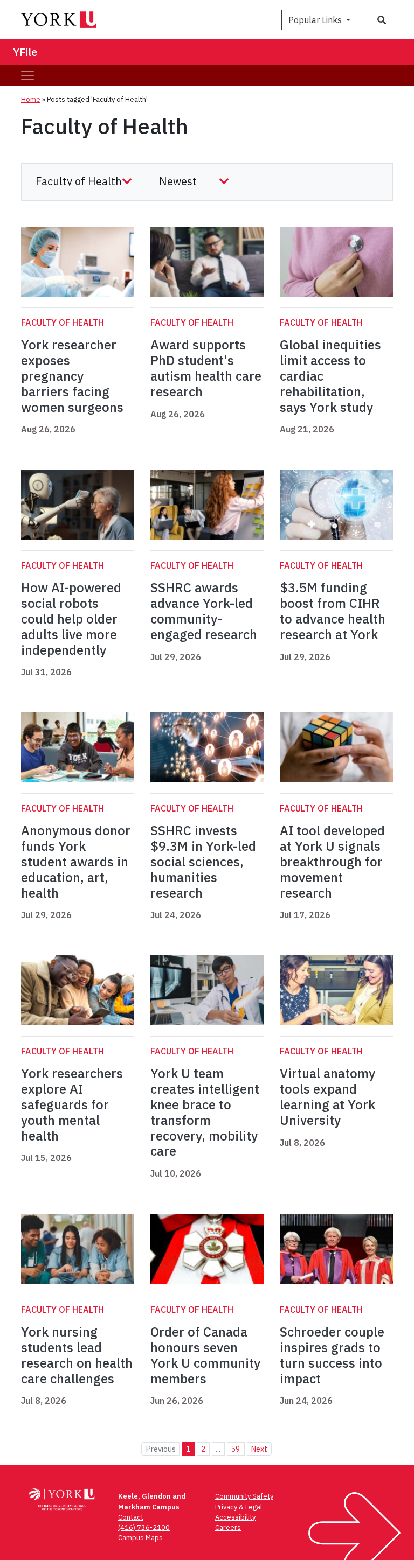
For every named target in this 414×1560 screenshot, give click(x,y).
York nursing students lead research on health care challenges (77, 1355)
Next (259, 1449)
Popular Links (316, 20)
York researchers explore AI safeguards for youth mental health (72, 1104)
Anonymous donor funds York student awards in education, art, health (75, 861)
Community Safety (244, 1496)
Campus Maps (140, 1537)
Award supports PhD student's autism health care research (205, 368)
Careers (228, 1527)
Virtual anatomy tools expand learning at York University (327, 1096)
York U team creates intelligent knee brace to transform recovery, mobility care (204, 1112)
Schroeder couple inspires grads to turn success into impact (332, 1355)
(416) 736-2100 (144, 1527)
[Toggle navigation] (27, 75)
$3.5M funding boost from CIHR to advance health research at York (332, 610)
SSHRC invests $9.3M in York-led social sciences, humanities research (203, 861)
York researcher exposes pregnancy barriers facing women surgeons (72, 375)
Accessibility (235, 1517)
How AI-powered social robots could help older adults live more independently (71, 618)
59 (235, 1449)
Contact (130, 1517)
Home (30, 99)
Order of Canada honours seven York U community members (205, 1355)
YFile (25, 52)
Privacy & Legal (238, 1507)
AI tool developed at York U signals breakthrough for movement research (332, 861)
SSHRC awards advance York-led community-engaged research (203, 610)
